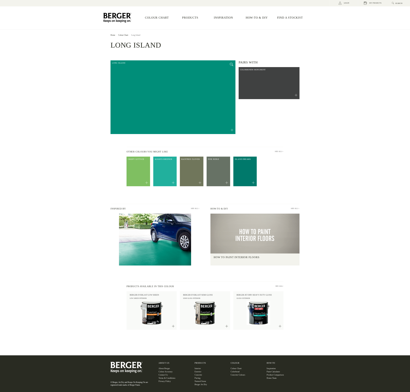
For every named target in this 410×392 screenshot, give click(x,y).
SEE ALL (279, 151)
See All (195, 208)
